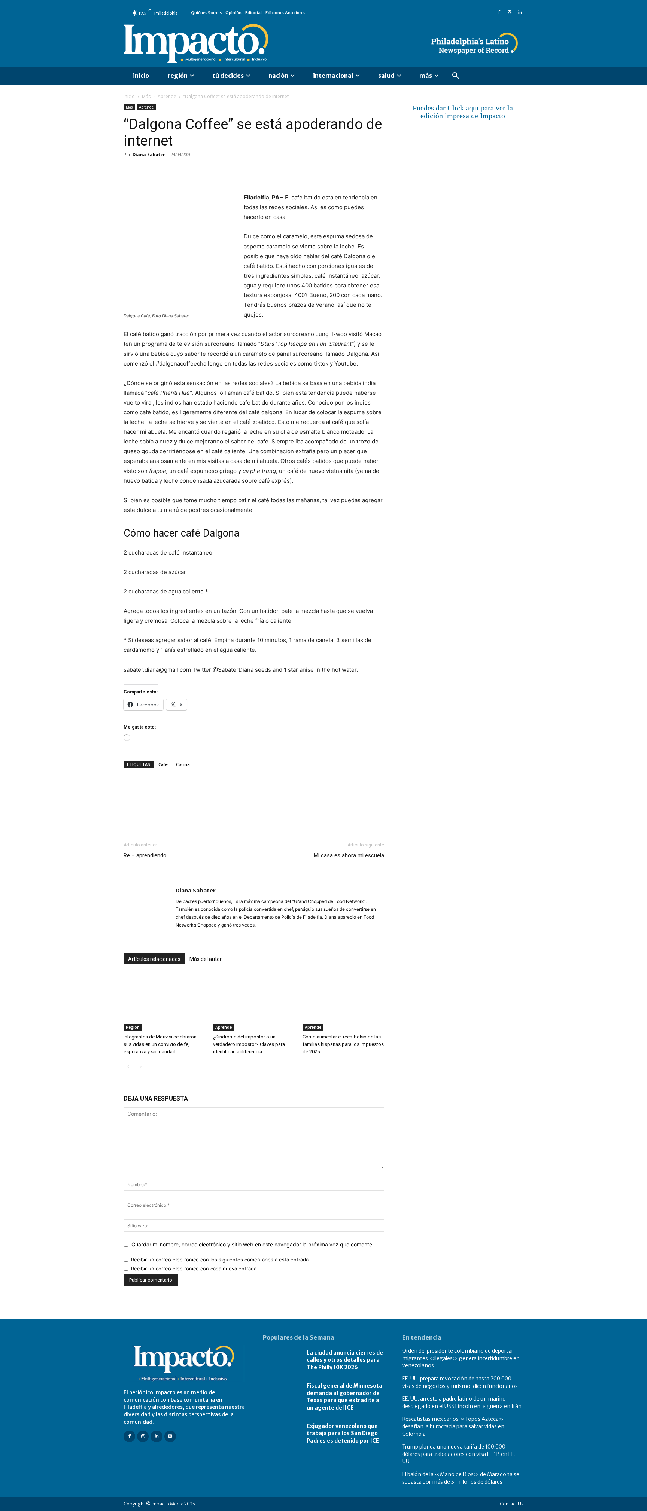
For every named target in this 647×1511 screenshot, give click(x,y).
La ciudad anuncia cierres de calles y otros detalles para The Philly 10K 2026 (345, 1360)
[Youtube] (170, 1436)
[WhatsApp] (182, 171)
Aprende (167, 96)
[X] (148, 171)
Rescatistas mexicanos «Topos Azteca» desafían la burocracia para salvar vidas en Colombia (453, 1426)
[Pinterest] (165, 171)
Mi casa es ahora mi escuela (349, 855)
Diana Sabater (149, 154)
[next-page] (140, 1066)
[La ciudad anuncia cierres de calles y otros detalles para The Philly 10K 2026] (281, 1360)
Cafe (163, 764)
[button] (455, 76)
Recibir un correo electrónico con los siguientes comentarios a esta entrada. (220, 1260)
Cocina (183, 764)
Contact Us (511, 1504)
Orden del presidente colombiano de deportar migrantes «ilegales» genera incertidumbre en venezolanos (461, 1358)
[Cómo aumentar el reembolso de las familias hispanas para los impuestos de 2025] (343, 1002)
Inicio (129, 96)
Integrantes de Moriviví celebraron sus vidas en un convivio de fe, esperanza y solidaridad (160, 1044)
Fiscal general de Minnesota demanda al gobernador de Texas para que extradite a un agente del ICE (344, 1396)
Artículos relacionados (154, 959)
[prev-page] (128, 1066)
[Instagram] (509, 12)
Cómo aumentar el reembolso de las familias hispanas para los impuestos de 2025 (343, 1044)
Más (146, 96)
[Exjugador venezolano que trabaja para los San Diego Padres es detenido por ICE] (281, 1433)
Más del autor (205, 959)
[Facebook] (499, 12)
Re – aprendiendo (145, 855)
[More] (217, 171)
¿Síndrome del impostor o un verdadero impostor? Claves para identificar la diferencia (249, 1044)
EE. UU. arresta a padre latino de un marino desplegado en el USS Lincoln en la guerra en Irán (462, 1402)
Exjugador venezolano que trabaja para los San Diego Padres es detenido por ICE (343, 1433)
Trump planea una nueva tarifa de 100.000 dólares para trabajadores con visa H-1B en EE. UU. (459, 1454)
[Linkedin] (520, 12)
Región (133, 1027)
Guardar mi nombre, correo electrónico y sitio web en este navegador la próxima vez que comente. (252, 1244)
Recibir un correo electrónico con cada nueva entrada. (194, 1269)
